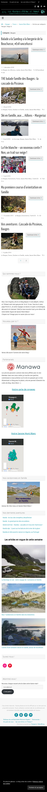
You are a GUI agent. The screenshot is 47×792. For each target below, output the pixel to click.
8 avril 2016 (6, 139)
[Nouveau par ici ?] (23, 337)
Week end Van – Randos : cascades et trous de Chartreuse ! (23, 525)
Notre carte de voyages (23, 389)
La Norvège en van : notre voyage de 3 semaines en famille (22, 580)
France (15, 24)
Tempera (34, 724)
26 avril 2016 (7, 107)
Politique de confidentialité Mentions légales (16, 719)
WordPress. (41, 724)
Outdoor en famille (18, 110)
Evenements (12, 179)
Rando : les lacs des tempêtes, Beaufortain (17, 518)
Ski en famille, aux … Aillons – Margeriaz (23, 116)
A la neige (16, 139)
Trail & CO (35, 179)
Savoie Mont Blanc (24, 24)
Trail (43, 179)
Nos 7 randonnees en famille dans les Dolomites (18, 615)
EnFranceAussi (39, 70)
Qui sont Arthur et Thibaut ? (28, 2)
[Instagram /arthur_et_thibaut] (38, 6)
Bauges (5, 70)
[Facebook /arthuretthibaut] (35, 6)
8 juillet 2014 (7, 252)
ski (40, 139)
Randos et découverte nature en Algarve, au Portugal (21, 532)
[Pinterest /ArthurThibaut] (41, 6)
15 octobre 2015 (8, 216)
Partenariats (4, 2)
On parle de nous (14, 2)
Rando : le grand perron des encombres (16, 521)
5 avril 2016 (6, 176)
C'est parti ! (8, 692)
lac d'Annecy (12, 70)
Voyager (7, 24)
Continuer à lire (38, 50)
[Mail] (44, 6)
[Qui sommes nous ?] (23, 288)
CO (40, 216)
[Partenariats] (23, 366)
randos (18, 70)
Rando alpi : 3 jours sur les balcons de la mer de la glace (21, 528)
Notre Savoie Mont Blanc (23, 433)
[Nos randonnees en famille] (23, 493)
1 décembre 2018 (8, 67)
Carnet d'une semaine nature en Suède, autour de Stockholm (22, 647)
